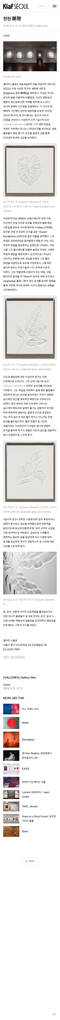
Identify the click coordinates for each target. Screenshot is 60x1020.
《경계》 (25, 768)
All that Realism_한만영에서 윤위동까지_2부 (37, 755)
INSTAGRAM (17, 657)
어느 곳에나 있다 (30, 709)
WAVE (25, 722)
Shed (25, 831)
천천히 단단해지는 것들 (34, 782)
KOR (42, 6)
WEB (6, 657)
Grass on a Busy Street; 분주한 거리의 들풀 (39, 818)
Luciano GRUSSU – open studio (35, 794)
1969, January (30, 806)
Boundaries (28, 739)
